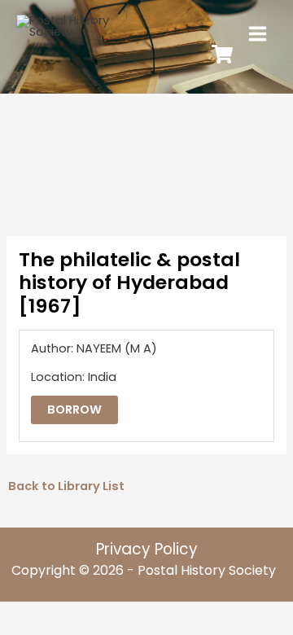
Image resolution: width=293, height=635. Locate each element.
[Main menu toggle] (257, 34)
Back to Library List (66, 486)
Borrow (74, 409)
